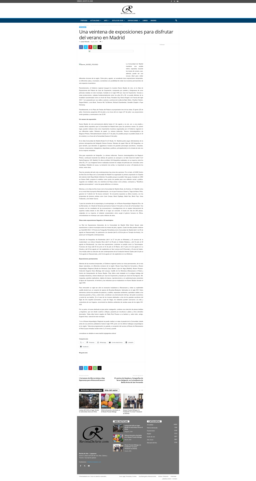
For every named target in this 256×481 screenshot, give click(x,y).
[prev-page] (140, 390)
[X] (174, 1)
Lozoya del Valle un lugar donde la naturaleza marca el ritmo (89, 411)
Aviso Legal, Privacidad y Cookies (127, 476)
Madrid (153, 20)
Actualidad (94, 20)
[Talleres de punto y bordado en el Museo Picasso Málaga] (111, 401)
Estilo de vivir (117, 20)
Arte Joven (150, 440)
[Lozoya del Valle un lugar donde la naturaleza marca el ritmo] (89, 401)
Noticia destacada (106, 408)
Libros (145, 20)
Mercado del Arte (152, 443)
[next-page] (142, 390)
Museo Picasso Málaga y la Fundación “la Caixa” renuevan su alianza (132, 411)
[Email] (100, 47)
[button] (176, 20)
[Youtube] (177, 1)
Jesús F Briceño (85, 41)
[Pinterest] (90, 47)
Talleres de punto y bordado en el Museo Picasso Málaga (110, 411)
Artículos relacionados (91, 390)
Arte (106, 20)
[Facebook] (171, 1)
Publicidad (173, 476)
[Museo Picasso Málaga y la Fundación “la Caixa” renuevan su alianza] (133, 401)
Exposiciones (133, 20)
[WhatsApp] (95, 47)
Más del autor (111, 390)
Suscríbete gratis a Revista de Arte (147, 476)
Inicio (80, 25)
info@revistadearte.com (94, 462)
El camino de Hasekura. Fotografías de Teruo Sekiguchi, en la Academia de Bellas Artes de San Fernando (128, 380)
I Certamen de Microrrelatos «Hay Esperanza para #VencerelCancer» (92, 379)
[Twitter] (86, 47)
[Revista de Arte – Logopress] (128, 10)
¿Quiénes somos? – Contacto (169, 479)
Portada (84, 20)
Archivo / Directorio (163, 476)
